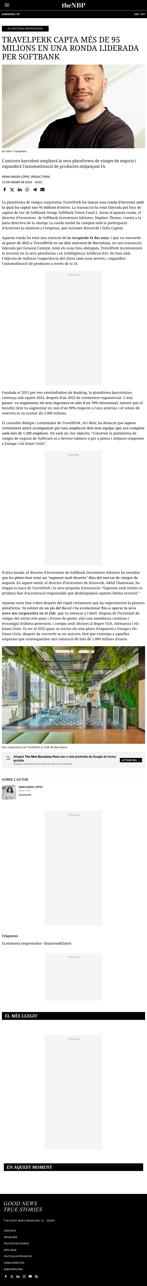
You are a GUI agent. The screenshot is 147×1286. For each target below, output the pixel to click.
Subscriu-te (11, 14)
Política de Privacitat (18, 1256)
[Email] (42, 189)
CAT (136, 14)
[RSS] (36, 1276)
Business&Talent (57, 943)
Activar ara (129, 760)
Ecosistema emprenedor (25, 28)
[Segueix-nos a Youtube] (30, 1276)
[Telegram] (35, 189)
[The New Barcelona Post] (23, 1207)
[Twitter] (12, 189)
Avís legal (10, 1250)
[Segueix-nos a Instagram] (24, 1276)
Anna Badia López (16, 176)
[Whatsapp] (27, 189)
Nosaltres (10, 1237)
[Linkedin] (19, 189)
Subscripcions (13, 1269)
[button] (7, 5)
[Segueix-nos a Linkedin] (18, 1276)
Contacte (10, 1230)
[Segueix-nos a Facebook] (6, 1276)
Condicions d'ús (14, 1262)
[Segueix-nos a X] (12, 1276)
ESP (143, 14)
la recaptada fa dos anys (88, 237)
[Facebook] (4, 189)
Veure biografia (25, 794)
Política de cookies (16, 1243)
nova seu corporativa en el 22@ (29, 613)
